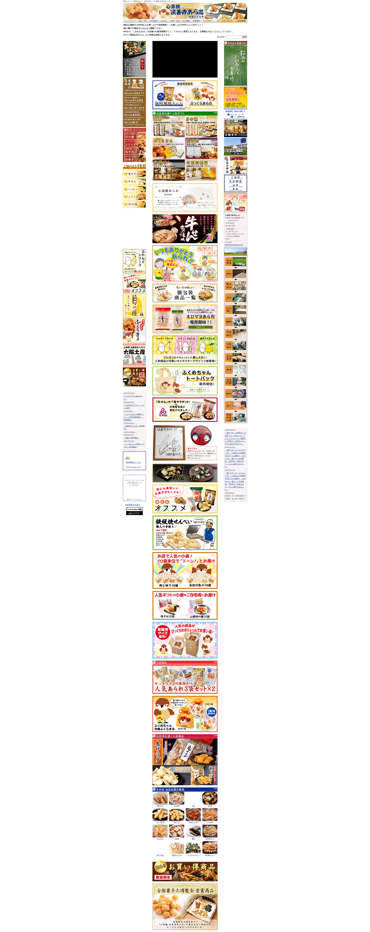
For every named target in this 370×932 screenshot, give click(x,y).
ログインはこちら (133, 467)
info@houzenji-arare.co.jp (234, 245)
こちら (143, 28)
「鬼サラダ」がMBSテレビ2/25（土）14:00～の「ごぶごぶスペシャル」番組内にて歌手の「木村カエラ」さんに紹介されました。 (235, 438)
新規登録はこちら (133, 462)
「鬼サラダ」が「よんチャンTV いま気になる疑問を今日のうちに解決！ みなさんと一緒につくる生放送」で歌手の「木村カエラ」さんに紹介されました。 (235, 458)
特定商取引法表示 (132, 533)
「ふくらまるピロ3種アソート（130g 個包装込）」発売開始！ (134, 438)
